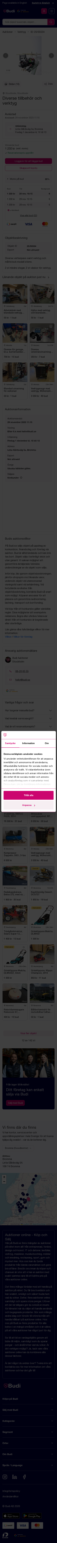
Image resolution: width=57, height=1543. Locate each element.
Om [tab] (47, 743)
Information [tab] (28, 743)
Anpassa (26, 805)
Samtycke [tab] (10, 743)
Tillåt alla (28, 795)
